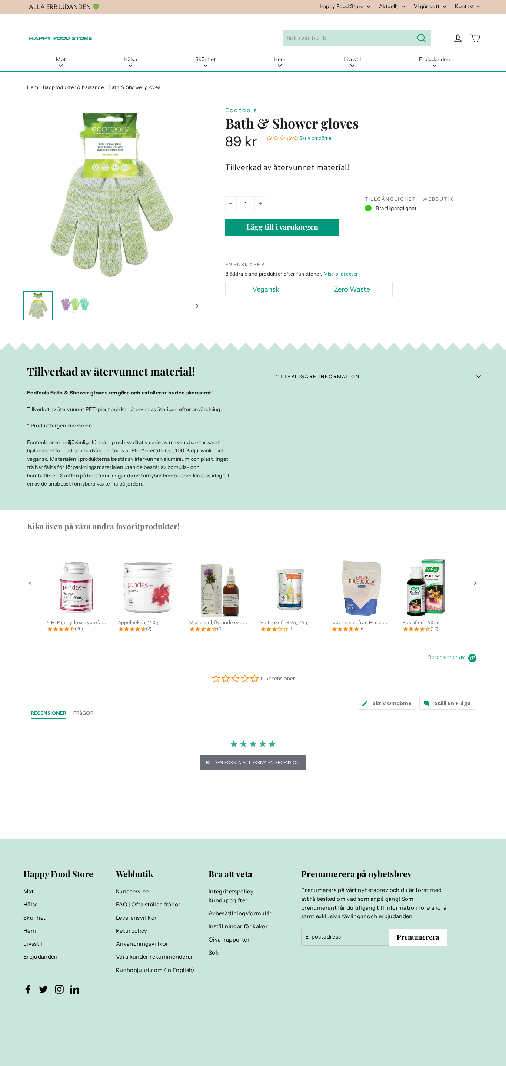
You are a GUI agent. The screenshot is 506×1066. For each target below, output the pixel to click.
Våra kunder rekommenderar (154, 956)
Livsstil (352, 59)
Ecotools (241, 110)
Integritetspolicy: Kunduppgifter (232, 896)
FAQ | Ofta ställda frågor (148, 904)
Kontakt (465, 6)
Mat (61, 59)
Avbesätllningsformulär (240, 913)
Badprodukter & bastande (73, 87)
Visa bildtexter (341, 274)
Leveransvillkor (136, 918)
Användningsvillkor (142, 943)
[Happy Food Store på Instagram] (59, 989)
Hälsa (130, 59)
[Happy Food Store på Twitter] (43, 989)
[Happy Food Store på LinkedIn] (74, 989)
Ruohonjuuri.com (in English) (155, 970)
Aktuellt (389, 6)
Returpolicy (131, 930)
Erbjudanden (434, 59)
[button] (30, 583)
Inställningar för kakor (238, 926)
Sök (214, 952)
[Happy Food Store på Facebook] (27, 989)
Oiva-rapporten (230, 939)
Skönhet (205, 59)
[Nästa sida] (196, 305)
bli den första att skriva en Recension (253, 762)
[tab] (387, 703)
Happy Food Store (342, 6)
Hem (280, 59)
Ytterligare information (318, 376)
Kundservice (132, 891)
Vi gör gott (427, 6)
